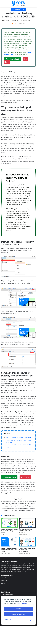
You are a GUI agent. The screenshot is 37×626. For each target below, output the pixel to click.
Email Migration (16, 9)
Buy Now (25, 477)
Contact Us (4, 580)
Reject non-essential (18, 614)
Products (3, 583)
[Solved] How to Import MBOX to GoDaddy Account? (26, 530)
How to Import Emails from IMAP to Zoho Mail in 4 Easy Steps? (9, 549)
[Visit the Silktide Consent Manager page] (31, 620)
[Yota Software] (18, 3)
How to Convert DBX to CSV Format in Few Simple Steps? (9, 530)
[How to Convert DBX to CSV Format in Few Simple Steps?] (9, 523)
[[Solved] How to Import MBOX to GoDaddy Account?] (27, 523)
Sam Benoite (6, 20)
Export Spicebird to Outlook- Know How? (18, 437)
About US (3, 577)
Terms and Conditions (7, 594)
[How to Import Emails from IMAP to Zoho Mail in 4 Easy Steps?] (9, 541)
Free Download (12, 59)
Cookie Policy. (22, 603)
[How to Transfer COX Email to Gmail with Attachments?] (27, 541)
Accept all (18, 609)
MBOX (23, 9)
